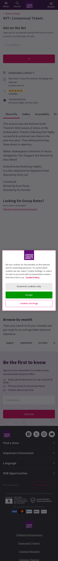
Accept (29, 295)
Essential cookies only (29, 286)
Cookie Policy (32, 277)
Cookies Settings (29, 303)
